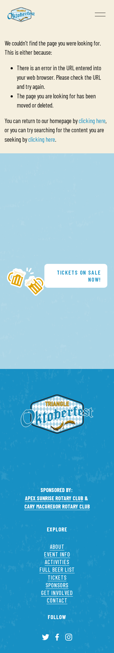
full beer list (57, 569)
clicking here (92, 120)
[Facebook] (57, 637)
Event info (57, 554)
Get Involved (57, 592)
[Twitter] (45, 637)
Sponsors (57, 585)
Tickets (57, 577)
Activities (57, 562)
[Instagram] (68, 637)
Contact (57, 600)
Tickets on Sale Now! (79, 276)
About (57, 546)
